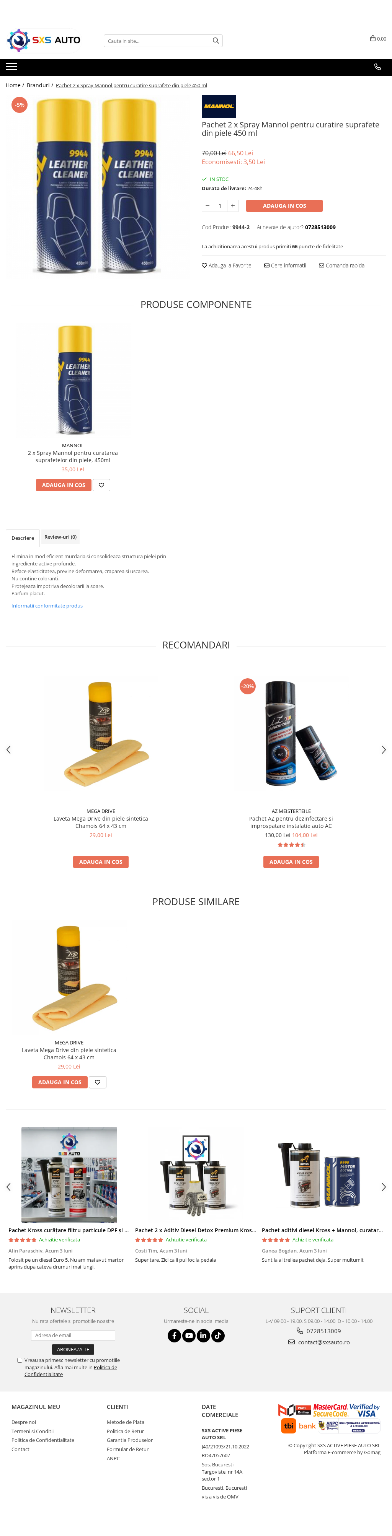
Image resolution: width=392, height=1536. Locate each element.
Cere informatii (288, 265)
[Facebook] (174, 1335)
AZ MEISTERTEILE (291, 811)
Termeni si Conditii (32, 1431)
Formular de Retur (128, 1449)
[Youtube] (189, 1335)
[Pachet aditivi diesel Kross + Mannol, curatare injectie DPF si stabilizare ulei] (322, 1175)
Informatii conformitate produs (47, 605)
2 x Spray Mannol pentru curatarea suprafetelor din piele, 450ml (73, 456)
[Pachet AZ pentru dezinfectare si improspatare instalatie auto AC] (291, 733)
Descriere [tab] (22, 537)
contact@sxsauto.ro (323, 1342)
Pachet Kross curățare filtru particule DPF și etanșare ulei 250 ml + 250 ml (104, 1230)
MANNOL (73, 445)
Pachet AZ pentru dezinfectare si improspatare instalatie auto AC (291, 822)
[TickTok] (218, 1335)
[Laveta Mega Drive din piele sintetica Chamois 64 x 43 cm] (101, 733)
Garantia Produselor (130, 1440)
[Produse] (12, 69)
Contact (20, 1449)
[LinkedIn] (203, 1335)
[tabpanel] (98, 187)
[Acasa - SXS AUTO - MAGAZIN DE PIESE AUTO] (44, 41)
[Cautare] (216, 40)
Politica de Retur (125, 1431)
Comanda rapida (344, 265)
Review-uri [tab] (60, 536)
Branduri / (41, 85)
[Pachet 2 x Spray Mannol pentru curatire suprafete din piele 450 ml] (98, 187)
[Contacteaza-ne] (377, 67)
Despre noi (23, 1422)
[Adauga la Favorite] (101, 485)
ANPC (113, 1458)
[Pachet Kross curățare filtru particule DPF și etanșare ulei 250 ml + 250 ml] (69, 1175)
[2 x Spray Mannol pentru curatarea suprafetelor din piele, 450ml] (73, 380)
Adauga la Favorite (229, 265)
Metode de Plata (125, 1422)
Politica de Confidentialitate (42, 1440)
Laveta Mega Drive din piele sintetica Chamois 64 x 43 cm (101, 822)
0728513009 (323, 1331)
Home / (16, 85)
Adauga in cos (284, 205)
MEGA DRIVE (101, 811)
